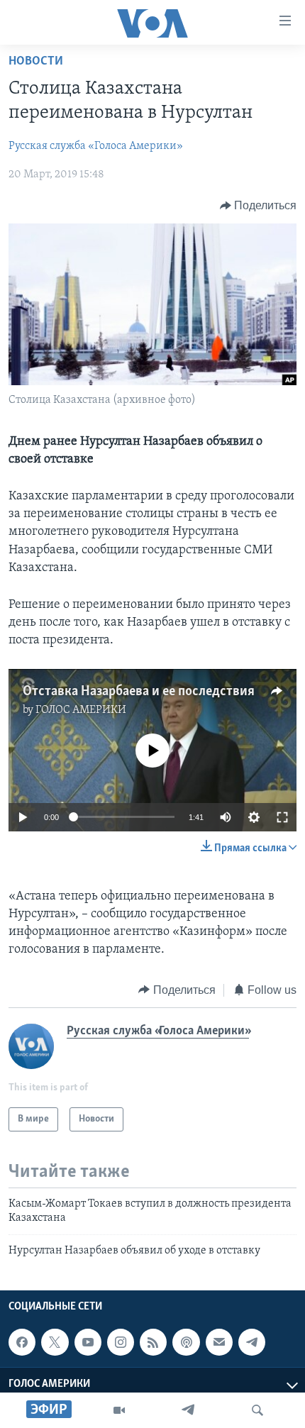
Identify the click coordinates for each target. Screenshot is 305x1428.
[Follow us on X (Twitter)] (54, 1342)
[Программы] (119, 1410)
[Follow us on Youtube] (87, 1342)
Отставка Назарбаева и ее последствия (139, 692)
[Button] (258, 206)
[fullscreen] (282, 817)
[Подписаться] (219, 1342)
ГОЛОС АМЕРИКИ (80, 710)
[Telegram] (188, 1410)
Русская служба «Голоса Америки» (96, 146)
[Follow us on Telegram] (251, 1342)
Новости (36, 61)
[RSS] (153, 1342)
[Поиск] (257, 1410)
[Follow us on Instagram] (120, 1342)
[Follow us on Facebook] (22, 1342)
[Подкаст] (185, 1342)
